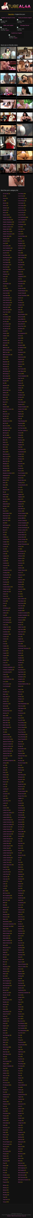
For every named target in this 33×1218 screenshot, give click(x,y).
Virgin (19, 1125)
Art (3, 286)
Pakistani (5, 1096)
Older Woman (6, 1054)
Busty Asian (5, 515)
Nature (4, 1016)
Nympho (5, 1040)
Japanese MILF (6, 748)
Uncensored (20, 1104)
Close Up (5, 610)
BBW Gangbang (6, 350)
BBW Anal (5, 347)
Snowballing (21, 902)
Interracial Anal (6, 710)
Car (3, 549)
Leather (4, 803)
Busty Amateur (6, 513)
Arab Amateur (6, 283)
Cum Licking (21, 205)
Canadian (5, 544)
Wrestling (5, 1194)
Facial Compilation (22, 376)
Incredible (5, 691)
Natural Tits (5, 1014)
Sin (19, 860)
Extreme (20, 364)
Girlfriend (20, 556)
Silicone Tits (20, 855)
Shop (19, 841)
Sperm (19, 935)
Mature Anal (5, 935)
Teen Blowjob (21, 1023)
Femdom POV (21, 409)
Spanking (20, 931)
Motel (4, 997)
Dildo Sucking (21, 257)
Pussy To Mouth (21, 739)
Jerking (4, 762)
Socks (19, 907)
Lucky (4, 886)
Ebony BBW (20, 319)
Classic (4, 596)
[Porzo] (25, 91)
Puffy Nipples (21, 708)
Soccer (19, 905)
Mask (4, 912)
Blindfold (5, 463)
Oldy (4, 1056)
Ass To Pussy (6, 326)
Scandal (20, 803)
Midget (4, 952)
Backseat (5, 366)
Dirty (19, 260)
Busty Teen (5, 520)
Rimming (20, 770)
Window (4, 1185)
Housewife (20, 669)
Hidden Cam (21, 627)
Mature (4, 928)
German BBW (21, 518)
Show (19, 848)
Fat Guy (19, 392)
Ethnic (19, 342)
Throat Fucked (21, 1044)
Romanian (20, 777)
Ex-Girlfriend (21, 347)
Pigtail (4, 1149)
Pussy (19, 717)
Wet (19, 1151)
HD (19, 594)
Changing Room (6, 570)
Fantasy (20, 385)
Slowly (19, 886)
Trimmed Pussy (21, 1094)
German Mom (21, 537)
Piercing (4, 1146)
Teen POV (20, 1032)
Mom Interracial (6, 985)
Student (19, 980)
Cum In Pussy (21, 200)
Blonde (4, 466)
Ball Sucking (5, 378)
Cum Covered (6, 684)
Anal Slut (5, 267)
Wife (19, 1160)
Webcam (20, 1146)
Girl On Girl (20, 553)
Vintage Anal (21, 1123)
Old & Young (5, 1047)
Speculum (20, 933)
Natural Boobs (6, 1011)
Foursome (20, 463)
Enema (19, 335)
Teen (19, 1018)
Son (19, 921)
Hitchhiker (20, 634)
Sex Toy (20, 829)
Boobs (4, 480)
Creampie (5, 665)
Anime (4, 276)
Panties (4, 1101)
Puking (19, 710)
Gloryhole (20, 563)
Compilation (5, 634)
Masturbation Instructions (8, 924)
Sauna (19, 800)
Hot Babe (20, 660)
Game (19, 499)
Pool (4, 1172)
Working (4, 1187)
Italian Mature (6, 725)
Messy (4, 945)
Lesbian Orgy (6, 848)
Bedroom (5, 406)
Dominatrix (20, 283)
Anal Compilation (6, 248)
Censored (5, 565)
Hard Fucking (21, 617)
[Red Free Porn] (25, 66)
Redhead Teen (21, 755)
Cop (4, 641)
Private (19, 696)
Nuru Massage (6, 1035)
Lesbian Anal (6, 810)
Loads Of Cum (6, 871)
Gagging (20, 496)
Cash (4, 553)
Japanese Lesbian (7, 746)
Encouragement (21, 333)
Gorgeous (20, 575)
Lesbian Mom (6, 843)
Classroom (5, 598)
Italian (4, 715)
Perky (4, 1125)
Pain (4, 1092)
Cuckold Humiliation (7, 679)
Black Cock (5, 456)
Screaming (20, 810)
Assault (4, 331)
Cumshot (20, 222)
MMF (4, 902)
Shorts (19, 845)
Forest (19, 461)
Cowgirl (4, 660)
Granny (19, 584)
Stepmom (20, 952)
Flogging (20, 444)
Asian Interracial (6, 302)
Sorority (19, 924)
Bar (3, 383)
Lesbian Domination (7, 822)
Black (4, 451)
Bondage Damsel (24, 25)
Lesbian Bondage (7, 819)
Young (4, 1201)
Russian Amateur (22, 791)
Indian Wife (5, 696)
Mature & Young (6, 931)
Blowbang (5, 468)
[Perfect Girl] (25, 155)
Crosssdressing (6, 672)
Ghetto (19, 546)
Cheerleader (5, 577)
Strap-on (20, 961)
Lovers (4, 881)
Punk (19, 715)
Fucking (20, 482)
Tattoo (19, 1009)
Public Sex (20, 706)
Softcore (20, 912)
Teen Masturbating (22, 1030)
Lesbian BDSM (6, 817)
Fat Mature (20, 395)
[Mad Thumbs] (8, 168)
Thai (19, 1035)
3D (3, 196)
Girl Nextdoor (21, 551)
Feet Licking (20, 402)
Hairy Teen (20, 605)
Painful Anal (5, 1094)
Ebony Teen (20, 326)
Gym (19, 591)
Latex (4, 796)
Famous (20, 383)
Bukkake (5, 506)
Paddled (5, 1089)
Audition (4, 335)
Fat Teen (20, 397)
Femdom (20, 404)
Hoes (19, 636)
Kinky (4, 772)
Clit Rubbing (5, 608)
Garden (19, 506)
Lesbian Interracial (7, 834)
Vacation (20, 1113)
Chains (4, 567)
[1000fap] (25, 53)
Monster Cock (6, 992)
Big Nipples (5, 430)
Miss (4, 964)
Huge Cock (20, 674)
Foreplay (20, 458)
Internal (4, 706)
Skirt (19, 871)
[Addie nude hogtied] (8, 27)
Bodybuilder (5, 475)
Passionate (5, 1113)
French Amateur (21, 473)
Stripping (20, 973)
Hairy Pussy (20, 603)
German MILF (21, 532)
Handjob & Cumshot (22, 612)
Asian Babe (5, 295)
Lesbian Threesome (7, 864)
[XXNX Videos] (8, 66)
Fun (19, 487)
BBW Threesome (6, 354)
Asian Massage (6, 309)
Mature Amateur (6, 933)
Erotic (19, 338)
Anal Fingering (6, 257)
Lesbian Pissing (6, 850)
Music (4, 1006)
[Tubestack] (16, 181)
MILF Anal (5, 893)
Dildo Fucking (21, 255)
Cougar (4, 653)
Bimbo (4, 442)
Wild (19, 1182)
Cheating (5, 572)
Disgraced (20, 269)
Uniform (20, 1108)
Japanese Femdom (7, 741)
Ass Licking (5, 319)
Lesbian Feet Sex (6, 826)
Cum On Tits (20, 215)
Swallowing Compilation (23, 992)
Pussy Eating (21, 722)
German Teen (21, 541)
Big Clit (4, 423)
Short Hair (20, 843)
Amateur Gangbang (7, 222)
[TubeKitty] (8, 78)
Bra (3, 492)
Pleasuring (5, 1160)
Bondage (5, 477)
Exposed (20, 361)
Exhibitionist (20, 352)
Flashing (20, 440)
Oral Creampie (6, 1061)
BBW (4, 345)
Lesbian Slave (6, 855)
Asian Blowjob (6, 297)
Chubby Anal (5, 589)
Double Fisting (21, 293)
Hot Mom (20, 662)
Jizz (4, 765)
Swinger (20, 997)
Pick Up (4, 1139)
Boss (4, 487)
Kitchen (4, 777)
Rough (19, 781)
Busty (4, 511)
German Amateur (21, 513)
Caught (4, 560)
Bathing (4, 392)
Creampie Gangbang (7, 669)
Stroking (20, 976)
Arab (4, 281)
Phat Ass (5, 1134)
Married (4, 909)
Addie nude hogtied (8, 25)
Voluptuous (20, 1132)
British (4, 496)
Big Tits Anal (5, 437)
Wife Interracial (21, 1175)
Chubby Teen (6, 591)
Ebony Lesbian (21, 321)
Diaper (19, 250)
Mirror (4, 961)
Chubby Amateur (6, 586)
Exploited (20, 359)
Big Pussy (5, 432)
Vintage (19, 1120)
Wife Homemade (21, 1172)
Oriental (4, 1070)
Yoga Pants (5, 1199)
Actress (4, 205)
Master (4, 919)
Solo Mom (20, 919)
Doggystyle (20, 276)
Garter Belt (20, 508)
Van (19, 1115)
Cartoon (4, 551)
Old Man (5, 1049)
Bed (4, 404)
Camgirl (4, 541)
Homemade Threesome (23, 648)
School (19, 805)
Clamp (4, 594)
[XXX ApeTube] (8, 155)
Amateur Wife (6, 236)
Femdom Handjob (22, 406)
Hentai (19, 624)
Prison (19, 694)
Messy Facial (6, 947)
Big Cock (5, 425)
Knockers (5, 779)
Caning (4, 546)
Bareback (5, 385)
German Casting (21, 520)
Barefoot (5, 387)
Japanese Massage (7, 751)
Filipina (19, 416)
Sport (19, 940)
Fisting (19, 435)
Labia (4, 784)
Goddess (20, 567)
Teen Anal (20, 1021)
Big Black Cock (6, 421)
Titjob (19, 1068)
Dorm (19, 286)
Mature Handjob (6, 940)
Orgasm (4, 1063)
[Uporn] (25, 117)
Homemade (20, 646)
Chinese (5, 579)
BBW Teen (5, 352)
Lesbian (4, 807)
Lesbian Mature (6, 841)
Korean (4, 781)
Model (4, 973)
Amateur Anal (6, 217)
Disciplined (20, 264)
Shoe (19, 838)
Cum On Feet (21, 212)
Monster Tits (5, 995)
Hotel (19, 665)
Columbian (5, 631)
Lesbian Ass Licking (7, 812)
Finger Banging (21, 421)
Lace (4, 786)
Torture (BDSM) (21, 1085)
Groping (20, 586)
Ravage (20, 746)
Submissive (20, 985)
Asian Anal (5, 293)
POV (4, 1080)
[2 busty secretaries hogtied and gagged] (25, 19)
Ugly (19, 1101)
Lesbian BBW (6, 815)
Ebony (19, 312)
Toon (19, 1080)
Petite (4, 1132)
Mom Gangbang (6, 980)
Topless (19, 1082)
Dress (19, 300)
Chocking (5, 582)
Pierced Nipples (6, 1141)
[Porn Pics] (8, 91)
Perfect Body (5, 1123)
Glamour (20, 558)
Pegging (5, 1118)
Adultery (4, 210)
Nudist (4, 1030)
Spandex (20, 926)
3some (4, 198)
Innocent (5, 699)
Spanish (20, 928)
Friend (19, 477)
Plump (4, 1165)
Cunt (19, 226)
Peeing (4, 1115)
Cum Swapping (21, 219)
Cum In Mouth (21, 198)
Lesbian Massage (7, 838)
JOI (3, 732)
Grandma (20, 579)
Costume (5, 648)
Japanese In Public (7, 744)
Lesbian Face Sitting (7, 824)
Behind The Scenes (7, 409)
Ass (3, 314)
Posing (4, 1179)
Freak (19, 466)
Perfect (4, 1120)
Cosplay (4, 646)
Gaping (19, 503)
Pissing (4, 1153)
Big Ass (4, 418)
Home (19, 643)
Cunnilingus (20, 224)
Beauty (4, 399)
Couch (4, 650)
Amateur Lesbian (6, 226)
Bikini (4, 440)
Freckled (20, 468)
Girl (19, 549)
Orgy (4, 1068)
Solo (19, 914)
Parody (4, 1108)
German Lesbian (21, 530)
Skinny (19, 869)
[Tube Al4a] (16, 6)
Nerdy (4, 1023)
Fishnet (19, 432)
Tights (19, 1054)
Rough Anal (20, 784)
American (5, 241)
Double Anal (20, 288)
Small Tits (20, 890)
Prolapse (20, 699)
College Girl (5, 627)
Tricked (19, 1092)
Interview (5, 713)
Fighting (20, 413)
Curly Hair (20, 229)
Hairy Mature (21, 601)
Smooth (19, 895)
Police (4, 1168)
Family (19, 380)
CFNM (4, 537)
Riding (19, 767)
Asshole (4, 333)
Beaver (4, 402)
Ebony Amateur (21, 314)
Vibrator (20, 1118)
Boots (4, 482)
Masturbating (6, 921)
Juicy (4, 770)
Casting (4, 556)
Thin (19, 1037)
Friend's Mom (21, 480)
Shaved (19, 836)
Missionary (5, 966)
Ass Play (5, 321)
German (20, 511)
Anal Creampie (6, 250)
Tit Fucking (20, 1063)
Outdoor (4, 1073)
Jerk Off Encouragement (8, 760)
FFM (19, 366)
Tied (19, 1047)
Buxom (4, 530)
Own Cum (5, 1075)
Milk (4, 957)
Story (19, 957)
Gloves (19, 565)
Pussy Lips (20, 729)
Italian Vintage (6, 727)
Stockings (20, 954)
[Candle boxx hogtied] (16, 35)
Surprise (20, 987)
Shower (19, 850)
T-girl (19, 999)
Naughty (5, 1018)
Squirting (20, 947)
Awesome (5, 342)
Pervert (4, 1130)
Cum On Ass (20, 207)
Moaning (5, 971)
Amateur (5, 215)
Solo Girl (20, 916)
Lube (4, 883)
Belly (4, 411)
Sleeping (20, 879)
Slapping (20, 874)
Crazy (4, 662)
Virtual (19, 1127)
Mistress (4, 969)
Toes (19, 1073)
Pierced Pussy (6, 1144)
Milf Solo (5, 954)
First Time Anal (21, 428)
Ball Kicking (5, 373)
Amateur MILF (6, 229)
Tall (19, 1004)
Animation (5, 274)
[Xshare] (8, 117)
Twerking (20, 1099)
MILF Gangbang (6, 895)
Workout (4, 1190)
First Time (20, 425)
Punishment (20, 713)
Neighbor (5, 1021)
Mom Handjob (6, 983)
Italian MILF (5, 722)
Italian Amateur (6, 717)
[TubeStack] (8, 104)
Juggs (4, 767)
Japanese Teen (6, 755)
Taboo (19, 1002)
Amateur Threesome (7, 233)
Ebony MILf (20, 323)
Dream (19, 297)
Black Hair (5, 461)
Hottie (19, 667)
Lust (4, 888)
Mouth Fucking (6, 999)
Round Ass (20, 786)
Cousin (4, 657)
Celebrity (5, 563)
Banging (5, 380)
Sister (19, 864)
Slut (19, 888)
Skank (19, 867)
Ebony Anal (20, 316)
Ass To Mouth (6, 323)
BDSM (4, 357)
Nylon (4, 1037)
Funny (19, 489)
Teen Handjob (21, 1028)
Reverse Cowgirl (21, 762)
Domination (20, 281)
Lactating (5, 789)
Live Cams (5, 869)
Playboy (4, 1156)
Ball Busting (5, 371)
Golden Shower (21, 570)
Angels (4, 271)
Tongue (19, 1078)
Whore (19, 1158)
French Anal (20, 475)
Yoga (4, 1197)
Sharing (20, 834)
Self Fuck (20, 819)
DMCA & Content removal (16, 1215)
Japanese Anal (6, 736)
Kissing (4, 774)
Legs (4, 805)
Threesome (20, 1042)
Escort (19, 340)
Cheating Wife (6, 575)
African (4, 212)
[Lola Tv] (8, 53)
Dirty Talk (20, 262)
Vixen (19, 1130)
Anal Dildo (5, 255)
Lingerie (4, 867)
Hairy (19, 596)
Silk (19, 857)
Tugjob (19, 1096)
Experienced (21, 357)
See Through (21, 817)
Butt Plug (5, 527)
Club (4, 615)
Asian (4, 288)
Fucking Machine (22, 485)
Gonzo (19, 572)
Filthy (19, 418)
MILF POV (5, 900)
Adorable (5, 207)
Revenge (20, 760)
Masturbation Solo (7, 926)
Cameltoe (5, 539)
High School (20, 631)
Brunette (5, 499)
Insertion (5, 701)
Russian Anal (21, 793)
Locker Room (6, 874)
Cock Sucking (6, 622)
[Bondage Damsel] (25, 27)
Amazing (5, 238)
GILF (19, 492)
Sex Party (20, 824)
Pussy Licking (21, 727)
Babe (4, 359)
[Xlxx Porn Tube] (8, 143)
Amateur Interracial (7, 224)
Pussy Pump (21, 732)
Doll (19, 278)
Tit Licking (20, 1066)
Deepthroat (20, 245)
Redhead (20, 753)
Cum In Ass (20, 196)
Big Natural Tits (6, 428)
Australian (5, 340)
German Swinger (21, 539)
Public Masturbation (22, 703)
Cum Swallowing (21, 217)
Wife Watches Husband (23, 1179)
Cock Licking (5, 617)
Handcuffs (20, 608)
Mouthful (5, 1002)
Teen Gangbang (21, 1025)
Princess (20, 691)
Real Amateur (21, 748)
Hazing (19, 622)
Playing (4, 1158)
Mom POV (5, 987)
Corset (4, 643)
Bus (4, 508)
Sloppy (19, 883)
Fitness (19, 437)
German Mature (21, 534)
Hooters (20, 653)
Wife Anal (20, 1163)
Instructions (5, 703)
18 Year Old (5, 193)
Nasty (4, 1009)
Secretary (20, 812)
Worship (4, 1192)
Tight (19, 1049)
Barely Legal (5, 390)
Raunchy (20, 744)
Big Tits (4, 435)
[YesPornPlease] (25, 168)
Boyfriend (5, 489)
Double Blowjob (21, 290)
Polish (4, 1170)
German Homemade (22, 527)
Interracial (5, 708)
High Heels (20, 629)
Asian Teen (5, 312)
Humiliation (20, 676)
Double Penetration (22, 295)
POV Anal (5, 1082)
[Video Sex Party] (25, 130)
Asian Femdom (6, 300)
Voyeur (19, 1134)
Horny (19, 655)
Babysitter (5, 361)
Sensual (20, 822)
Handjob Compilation (22, 615)
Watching (20, 1139)
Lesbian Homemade (7, 831)
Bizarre (4, 449)
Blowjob (4, 470)
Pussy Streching (21, 736)
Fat (18, 390)
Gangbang (20, 501)
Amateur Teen (6, 231)
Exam (19, 350)
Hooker (19, 650)
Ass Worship (5, 328)
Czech (19, 233)
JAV (4, 729)
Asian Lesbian (6, 305)
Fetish (19, 411)
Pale (4, 1099)
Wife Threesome (21, 1177)
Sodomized (20, 909)
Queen (19, 741)
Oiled (4, 1044)
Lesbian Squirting (7, 857)
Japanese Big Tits (7, 739)
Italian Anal (5, 720)
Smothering (20, 897)
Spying (19, 945)
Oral (4, 1059)
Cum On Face (21, 210)
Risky (19, 772)
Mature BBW (5, 938)
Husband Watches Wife (23, 684)
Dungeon (20, 305)
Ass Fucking (5, 316)
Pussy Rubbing (21, 734)
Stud (19, 978)
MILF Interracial (6, 897)
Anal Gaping (5, 262)
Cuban (4, 674)
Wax (19, 1144)
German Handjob (22, 525)
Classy (4, 601)
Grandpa (20, 582)
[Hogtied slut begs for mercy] (8, 19)
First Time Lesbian (22, 430)
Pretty (19, 689)
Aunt (4, 338)
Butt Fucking (5, 525)
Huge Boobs (21, 672)
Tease (19, 1016)
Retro (19, 758)
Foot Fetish (20, 449)
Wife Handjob (21, 1170)
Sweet (19, 995)
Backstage (5, 368)
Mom (4, 976)
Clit (3, 605)
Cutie (19, 231)
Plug (4, 1163)
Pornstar (5, 1175)
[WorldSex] (25, 104)
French (19, 470)
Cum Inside (20, 203)
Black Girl (5, 458)
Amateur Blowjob (6, 219)
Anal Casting (5, 245)
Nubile (4, 1028)
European (20, 345)
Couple (4, 655)
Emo (19, 331)
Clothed (4, 612)
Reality (19, 751)
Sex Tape (20, 826)
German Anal (21, 515)
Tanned (19, 1006)
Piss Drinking (6, 1151)
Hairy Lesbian (21, 598)
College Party (6, 629)
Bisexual (5, 444)
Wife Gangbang (21, 1168)
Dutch (19, 307)
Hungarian (20, 679)
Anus (4, 278)
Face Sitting (20, 371)
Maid (4, 905)
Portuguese (5, 1177)
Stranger (20, 959)
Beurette (5, 416)
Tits (19, 1070)
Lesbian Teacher (6, 860)
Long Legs (5, 879)
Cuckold (4, 676)
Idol (3, 689)
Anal (4, 243)
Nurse (4, 1032)
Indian (4, 694)
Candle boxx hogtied (16, 33)
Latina (4, 798)
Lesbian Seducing (7, 852)
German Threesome (22, 544)
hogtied (7, 30)
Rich (19, 765)
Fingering (20, 423)
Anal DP (4, 252)
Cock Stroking (6, 620)
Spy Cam (20, 942)
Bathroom (5, 395)
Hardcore (20, 620)
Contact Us (24, 1215)
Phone (4, 1137)
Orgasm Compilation (7, 1066)
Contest (4, 639)
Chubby (4, 584)
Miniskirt (4, 959)
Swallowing (20, 990)
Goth (19, 577)
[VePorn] (8, 130)
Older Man (5, 1051)
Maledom (5, 907)
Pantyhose (5, 1104)
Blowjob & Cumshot (7, 473)
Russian (20, 789)
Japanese (5, 734)
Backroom (5, 364)
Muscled (5, 1004)
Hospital (20, 657)
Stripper (20, 971)
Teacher (20, 1014)
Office (4, 1042)
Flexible (20, 442)
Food (19, 447)
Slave (19, 876)
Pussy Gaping (21, 725)
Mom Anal (5, 978)
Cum (4, 681)
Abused (4, 203)
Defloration (20, 248)
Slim (19, 881)
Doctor (19, 271)
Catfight (4, 558)
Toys (19, 1087)
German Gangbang (22, 522)
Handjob (20, 610)
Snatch (19, 900)
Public (19, 701)
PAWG (4, 1078)
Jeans (4, 758)
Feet (19, 399)
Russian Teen (21, 796)
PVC (4, 1087)
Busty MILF (5, 518)
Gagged (20, 494)
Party (4, 1111)
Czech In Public (21, 236)
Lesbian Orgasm (6, 845)
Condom (5, 636)
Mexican (5, 950)
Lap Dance (5, 793)
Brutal (4, 501)
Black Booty (5, 454)
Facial (19, 373)
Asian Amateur (6, 290)
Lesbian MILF (6, 836)
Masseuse (5, 916)
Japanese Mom (6, 753)
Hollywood (20, 641)
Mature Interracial (6, 942)
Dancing (20, 241)
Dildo (19, 252)
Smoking (20, 893)
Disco (19, 267)
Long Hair (5, 876)
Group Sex (20, 589)
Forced (19, 456)
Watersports (20, 1141)
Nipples (4, 1025)
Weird (19, 1149)
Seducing (20, 815)
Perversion (5, 1127)
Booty (4, 485)
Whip (19, 1156)
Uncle (19, 1106)
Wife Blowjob (21, 1165)
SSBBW (20, 798)
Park (4, 1106)
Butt (4, 522)
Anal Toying (5, 269)
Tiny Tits (20, 1061)
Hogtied (20, 639)
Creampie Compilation (8, 667)
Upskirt (19, 1111)
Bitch (4, 447)
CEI (3, 534)
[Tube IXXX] (25, 78)
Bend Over (5, 413)
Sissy (19, 862)
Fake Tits (20, 378)
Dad (19, 238)
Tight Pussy (20, 1051)
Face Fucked (21, 368)
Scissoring (20, 807)
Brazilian (5, 494)
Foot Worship (21, 451)
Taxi (19, 1011)
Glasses (20, 560)
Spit (19, 938)
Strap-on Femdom (22, 964)
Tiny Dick (20, 1059)
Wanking (20, 1137)
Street (19, 969)
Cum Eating (20, 193)
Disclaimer (9, 1215)
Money (4, 990)
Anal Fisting (5, 260)
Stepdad (20, 950)
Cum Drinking (6, 686)
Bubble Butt (5, 503)
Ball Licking (5, 376)
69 (3, 200)
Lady (4, 791)
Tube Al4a (11, 14)
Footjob (19, 454)
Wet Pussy (20, 1153)
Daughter (20, 243)
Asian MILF (5, 307)
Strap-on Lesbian (22, 966)
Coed (4, 624)
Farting (19, 387)
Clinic (4, 603)
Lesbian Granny (6, 829)
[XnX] (25, 143)
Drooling (20, 302)
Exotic (19, 354)
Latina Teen (5, 800)
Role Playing (21, 774)
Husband (20, 681)
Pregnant (5, 1182)
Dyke (19, 309)
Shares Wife (20, 831)
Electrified (20, 328)
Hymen (19, 686)
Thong (19, 1040)
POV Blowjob (6, 1085)
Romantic (20, 779)
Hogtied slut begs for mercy (8, 17)
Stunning (20, 983)
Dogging (20, 274)
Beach (4, 397)
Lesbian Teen (6, 862)
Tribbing (20, 1089)
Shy (19, 852)
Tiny (19, 1056)
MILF (4, 890)
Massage (5, 914)
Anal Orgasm (6, 264)
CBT (4, 532)
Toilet (19, 1075)
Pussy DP (20, 720)
